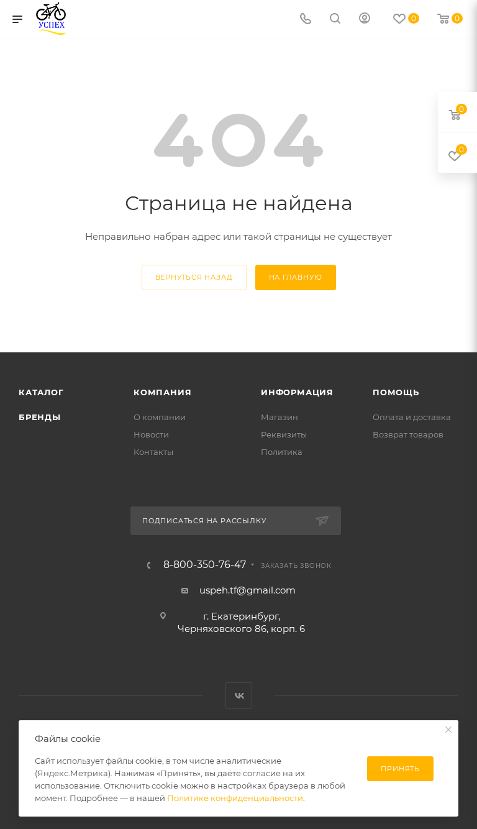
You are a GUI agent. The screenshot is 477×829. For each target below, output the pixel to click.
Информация (297, 392)
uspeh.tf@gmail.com (247, 590)
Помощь (396, 392)
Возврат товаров (408, 434)
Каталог (41, 392)
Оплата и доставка (412, 417)
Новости (151, 434)
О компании (160, 417)
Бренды (40, 417)
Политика (281, 452)
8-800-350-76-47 (204, 565)
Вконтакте (238, 695)
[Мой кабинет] (364, 19)
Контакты (153, 452)
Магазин (279, 417)
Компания (162, 392)
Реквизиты (284, 434)
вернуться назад (194, 277)
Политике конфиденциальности (235, 798)
